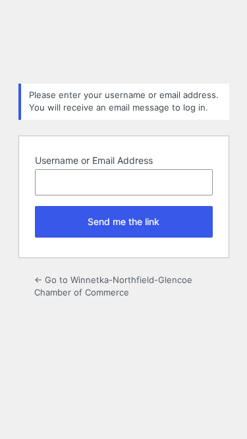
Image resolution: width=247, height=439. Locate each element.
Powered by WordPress (123, 40)
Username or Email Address (94, 160)
